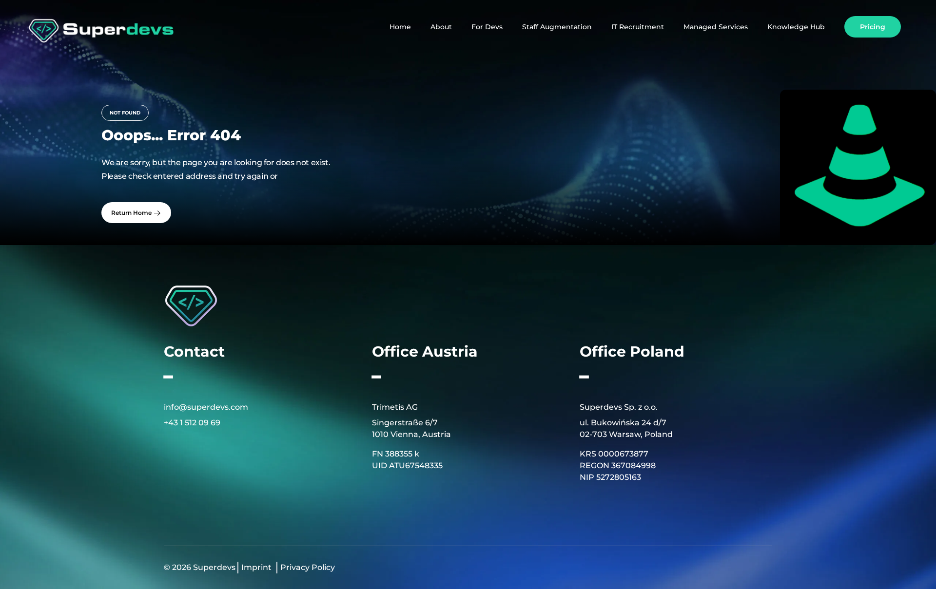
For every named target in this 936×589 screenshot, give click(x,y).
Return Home (132, 212)
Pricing (872, 26)
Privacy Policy (307, 567)
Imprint (256, 567)
